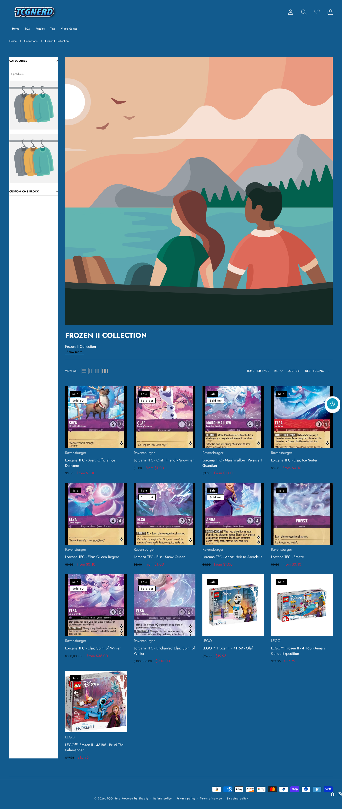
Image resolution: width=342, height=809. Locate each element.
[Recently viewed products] (332, 403)
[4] (105, 371)
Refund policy (162, 799)
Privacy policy (186, 799)
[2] (90, 371)
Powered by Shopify (134, 798)
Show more (74, 351)
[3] (97, 371)
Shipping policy (237, 799)
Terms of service (211, 799)
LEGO (207, 640)
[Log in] (290, 12)
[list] (84, 371)
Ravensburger (75, 452)
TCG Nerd (114, 798)
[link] (317, 12)
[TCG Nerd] (34, 12)
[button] (303, 12)
